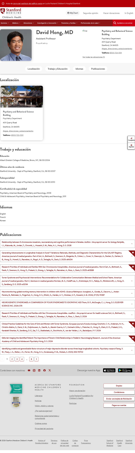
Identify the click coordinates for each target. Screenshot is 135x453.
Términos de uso (54, 441)
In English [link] (129, 13)
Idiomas (79, 68)
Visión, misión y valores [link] (44, 406)
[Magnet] (15, 389)
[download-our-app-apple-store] (109, 370)
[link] (130, 13)
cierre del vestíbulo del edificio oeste (27, 3)
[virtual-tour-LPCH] (29, 371)
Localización (34, 68)
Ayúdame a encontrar (124, 23)
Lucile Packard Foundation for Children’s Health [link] (81, 397)
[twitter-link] (49, 371)
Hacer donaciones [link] (111, 13)
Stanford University (128, 441)
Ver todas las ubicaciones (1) (93, 57)
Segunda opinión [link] (90, 13)
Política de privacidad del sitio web (64, 443)
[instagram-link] (34, 371)
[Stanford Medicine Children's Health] (10, 13)
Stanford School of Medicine (109, 443)
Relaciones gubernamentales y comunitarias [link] (47, 417)
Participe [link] (72, 403)
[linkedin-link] (39, 371)
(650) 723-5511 (116, 52)
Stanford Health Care (119, 443)
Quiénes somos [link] (41, 423)
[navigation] (67, 23)
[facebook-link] (44, 371)
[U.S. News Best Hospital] (15, 402)
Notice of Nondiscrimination (41, 441)
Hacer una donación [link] (77, 390)
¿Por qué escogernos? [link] (43, 411)
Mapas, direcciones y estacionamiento (117, 48)
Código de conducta (75, 443)
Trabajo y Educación (58, 68)
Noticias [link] (38, 401)
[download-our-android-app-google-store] (125, 370)
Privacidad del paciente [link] (44, 428)
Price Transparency (86, 441)
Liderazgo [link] (39, 395)
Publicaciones (98, 68)
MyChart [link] (74, 12)
